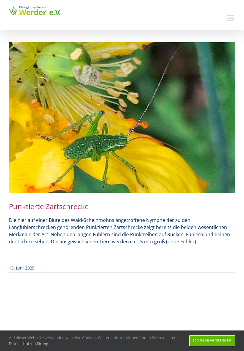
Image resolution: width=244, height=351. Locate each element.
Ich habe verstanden (212, 340)
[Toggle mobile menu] (231, 18)
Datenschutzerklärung (28, 343)
